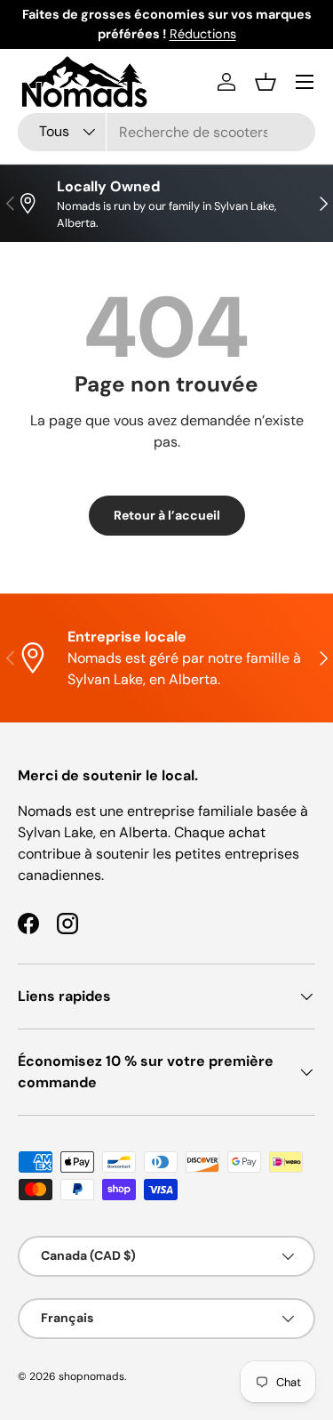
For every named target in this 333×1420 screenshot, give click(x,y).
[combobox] (166, 132)
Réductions (203, 34)
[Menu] (304, 81)
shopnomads (91, 1376)
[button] (265, 81)
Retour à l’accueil (167, 515)
